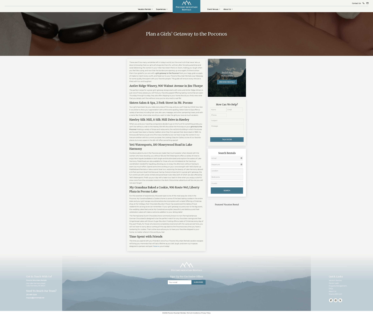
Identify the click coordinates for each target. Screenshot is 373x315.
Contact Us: (356, 3)
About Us (227, 9)
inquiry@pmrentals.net (35, 298)
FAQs (331, 289)
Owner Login (334, 283)
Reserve (156, 246)
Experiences (161, 9)
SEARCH (227, 190)
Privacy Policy (206, 313)
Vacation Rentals (144, 9)
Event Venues (212, 9)
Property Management (338, 286)
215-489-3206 (31, 295)
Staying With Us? (335, 294)
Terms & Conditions (193, 313)
